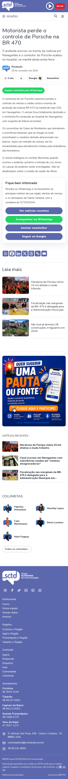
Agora (5, 654)
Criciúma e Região (12, 629)
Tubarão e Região (12, 642)
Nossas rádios (10, 612)
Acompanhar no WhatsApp (34, 219)
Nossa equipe (10, 608)
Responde (8, 659)
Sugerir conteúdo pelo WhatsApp (23, 90)
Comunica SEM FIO (57, 774)
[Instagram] (5, 590)
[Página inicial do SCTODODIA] (14, 6)
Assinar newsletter (34, 228)
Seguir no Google (34, 236)
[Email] (44, 253)
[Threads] (31, 253)
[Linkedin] (18, 253)
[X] (25, 253)
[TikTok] (19, 590)
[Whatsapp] (5, 253)
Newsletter (53, 78)
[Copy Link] (38, 253)
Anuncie (6, 616)
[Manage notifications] (60, 766)
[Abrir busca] (55, 16)
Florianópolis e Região (15, 637)
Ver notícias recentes (34, 211)
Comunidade (9, 671)
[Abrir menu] (62, 16)
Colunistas (8, 675)
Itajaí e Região (10, 633)
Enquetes (7, 663)
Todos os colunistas (17, 549)
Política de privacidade (12, 774)
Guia (4, 667)
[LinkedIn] (33, 590)
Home (5, 604)
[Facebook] (12, 253)
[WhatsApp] (40, 590)
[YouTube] (26, 590)
